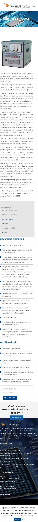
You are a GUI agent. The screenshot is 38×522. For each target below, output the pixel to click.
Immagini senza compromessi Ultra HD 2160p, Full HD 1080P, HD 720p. (17, 454)
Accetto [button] (17, 519)
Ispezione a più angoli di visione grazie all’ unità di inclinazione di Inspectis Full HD (15, 449)
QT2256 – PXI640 (8, 228)
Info (22, 519)
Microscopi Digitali (6, 461)
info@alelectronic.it (10, 488)
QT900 (4, 232)
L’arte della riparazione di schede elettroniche (14, 458)
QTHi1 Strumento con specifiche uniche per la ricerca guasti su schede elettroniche (17, 466)
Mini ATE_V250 (7, 219)
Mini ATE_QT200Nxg (9, 210)
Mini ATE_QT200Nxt (9, 215)
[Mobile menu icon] (34, 5)
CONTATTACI (16, 418)
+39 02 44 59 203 (8, 486)
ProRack (5, 223)
